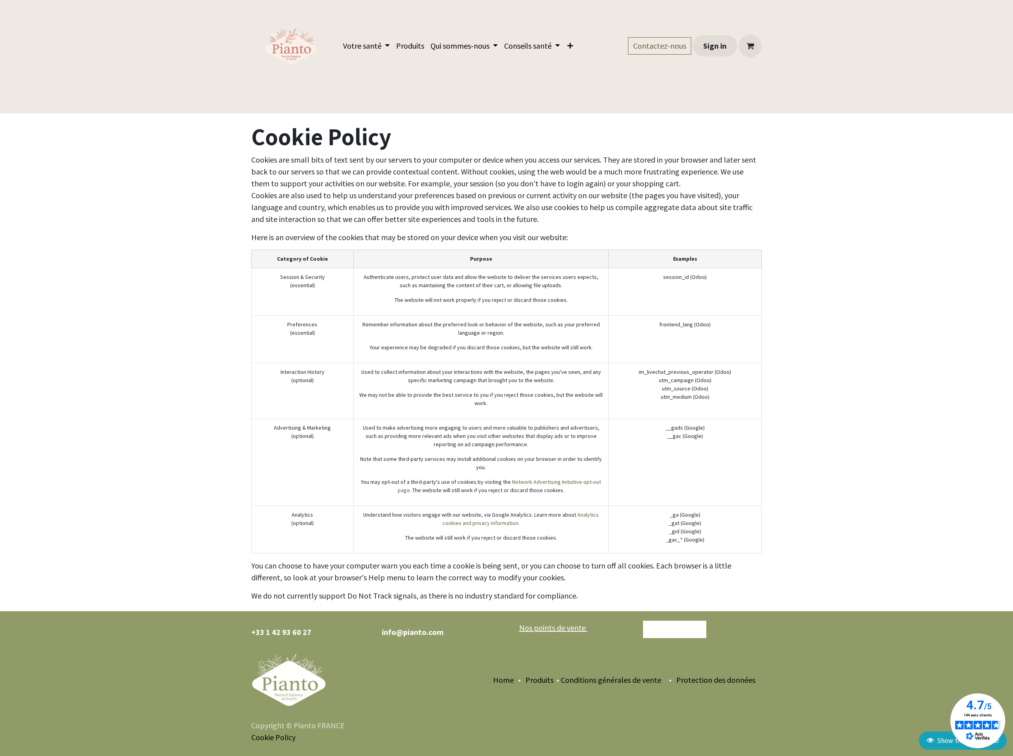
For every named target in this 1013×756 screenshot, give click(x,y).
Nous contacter (674, 629)
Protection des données (719, 680)
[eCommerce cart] (750, 45)
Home (503, 680)
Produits (539, 680)
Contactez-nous (659, 46)
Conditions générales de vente (611, 680)
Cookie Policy (273, 737)
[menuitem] (366, 46)
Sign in (715, 46)
